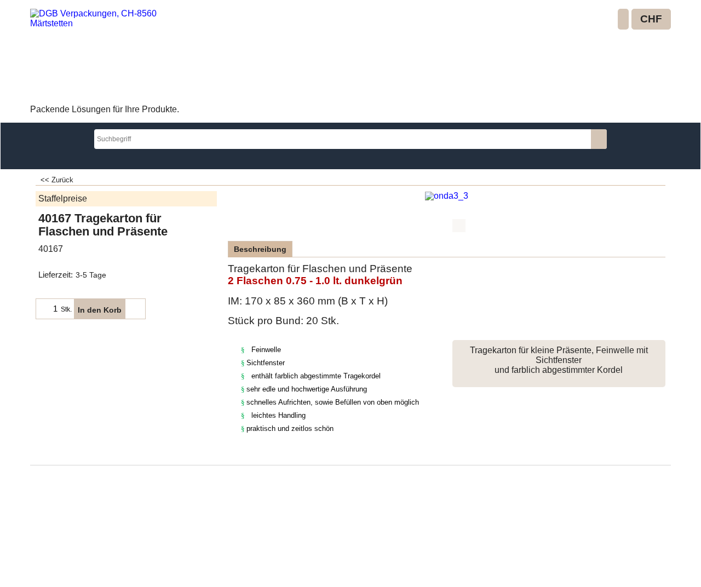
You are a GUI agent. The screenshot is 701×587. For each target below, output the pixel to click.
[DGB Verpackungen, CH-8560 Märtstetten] (109, 55)
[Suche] (599, 139)
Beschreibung (260, 249)
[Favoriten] (135, 309)
